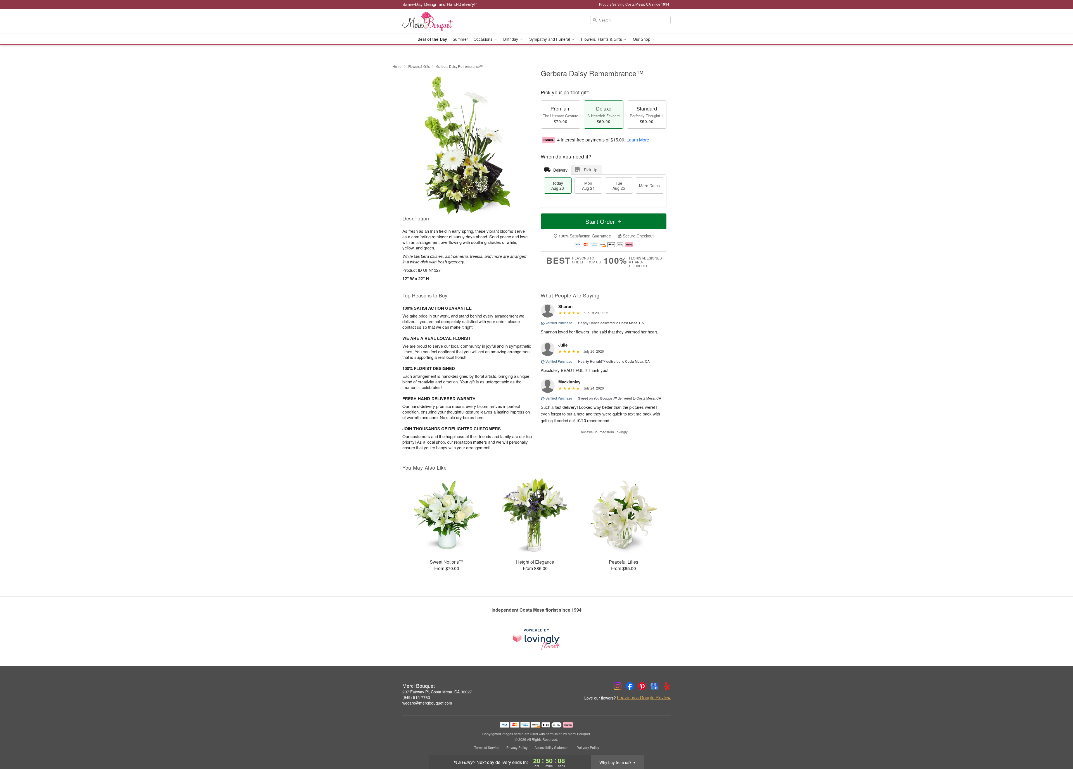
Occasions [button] (483, 39)
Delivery (560, 170)
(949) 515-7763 (416, 697)
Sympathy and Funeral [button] (550, 39)
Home (397, 66)
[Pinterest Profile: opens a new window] (642, 686)
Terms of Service (486, 747)
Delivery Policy (587, 747)
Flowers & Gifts (419, 66)
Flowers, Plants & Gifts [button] (602, 39)
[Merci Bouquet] (442, 21)
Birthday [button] (511, 39)
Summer (460, 39)
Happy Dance (589, 322)
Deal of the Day (432, 39)
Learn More (637, 139)
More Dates (649, 185)
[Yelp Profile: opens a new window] (667, 686)
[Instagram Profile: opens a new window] (617, 686)
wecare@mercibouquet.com (427, 703)
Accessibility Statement (552, 747)
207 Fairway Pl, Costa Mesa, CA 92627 (437, 691)
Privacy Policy (517, 747)
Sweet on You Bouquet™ (597, 398)
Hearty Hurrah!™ (592, 361)
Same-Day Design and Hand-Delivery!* (439, 4)
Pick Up (590, 169)
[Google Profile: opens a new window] (654, 686)
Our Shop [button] (642, 39)
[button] (1058, 745)
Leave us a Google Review (644, 697)
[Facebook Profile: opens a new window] (630, 686)
